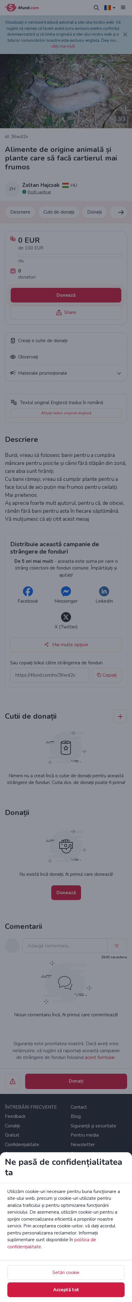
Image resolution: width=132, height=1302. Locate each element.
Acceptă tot (66, 1290)
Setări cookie (66, 1272)
